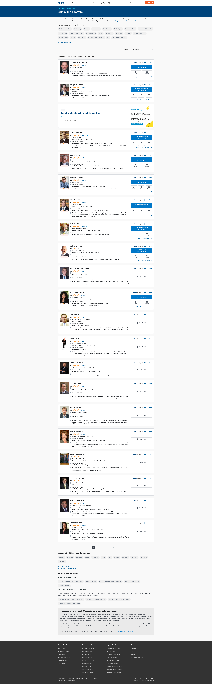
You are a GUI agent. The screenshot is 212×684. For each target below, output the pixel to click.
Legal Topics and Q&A (105, 3)
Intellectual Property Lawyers (114, 669)
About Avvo (134, 648)
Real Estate (81, 37)
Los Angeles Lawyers (87, 651)
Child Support (118, 29)
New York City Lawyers (88, 648)
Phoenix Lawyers (86, 666)
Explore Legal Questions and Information (71, 581)
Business (86, 29)
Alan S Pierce (75, 224)
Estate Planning (91, 33)
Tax (108, 37)
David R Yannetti (76, 132)
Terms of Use (61, 678)
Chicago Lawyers (86, 654)
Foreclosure (109, 33)
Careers (133, 651)
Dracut (87, 557)
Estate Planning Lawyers (113, 660)
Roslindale (134, 557)
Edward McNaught (76, 363)
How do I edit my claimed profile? (96, 599)
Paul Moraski (74, 314)
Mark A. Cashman (76, 407)
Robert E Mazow (75, 383)
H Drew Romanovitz (77, 478)
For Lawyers (61, 663)
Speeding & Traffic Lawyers (114, 672)
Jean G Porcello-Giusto (78, 292)
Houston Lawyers (87, 657)
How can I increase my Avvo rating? (119, 599)
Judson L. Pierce (76, 246)
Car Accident (96, 29)
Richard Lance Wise (77, 500)
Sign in (150, 2)
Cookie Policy (79, 678)
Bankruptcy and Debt (65, 29)
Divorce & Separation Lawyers (114, 666)
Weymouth (62, 561)
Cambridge (79, 557)
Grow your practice (139, 2)
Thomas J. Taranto (76, 177)
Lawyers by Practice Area (89, 3)
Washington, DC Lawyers (89, 660)
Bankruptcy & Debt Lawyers (114, 648)
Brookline (70, 557)
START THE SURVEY (137, 123)
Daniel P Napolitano (77, 454)
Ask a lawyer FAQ (91, 581)
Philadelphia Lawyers (87, 663)
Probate (73, 37)
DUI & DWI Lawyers (112, 657)
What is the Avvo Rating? (132, 581)
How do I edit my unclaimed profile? (69, 603)
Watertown (144, 557)
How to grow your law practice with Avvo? (71, 599)
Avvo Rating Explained (137, 657)
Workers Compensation (119, 37)
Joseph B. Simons (76, 85)
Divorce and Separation (145, 29)
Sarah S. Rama (75, 338)
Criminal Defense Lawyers (113, 654)
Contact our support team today (124, 631)
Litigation (128, 33)
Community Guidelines (91, 678)
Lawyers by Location (73, 3)
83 (114, 547)
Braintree (61, 557)
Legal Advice (61, 654)
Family (101, 33)
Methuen (116, 557)
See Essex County (63, 566)
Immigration (119, 33)
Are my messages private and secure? (110, 581)
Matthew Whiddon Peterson (80, 268)
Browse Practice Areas (64, 657)
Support (133, 654)
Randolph (125, 557)
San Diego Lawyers (87, 672)
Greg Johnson (75, 200)
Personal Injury (63, 37)
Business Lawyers (111, 651)
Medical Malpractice (140, 33)
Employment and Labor (76, 33)
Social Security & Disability (96, 37)
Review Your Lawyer (63, 651)
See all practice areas (64, 42)
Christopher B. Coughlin (78, 62)
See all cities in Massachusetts (67, 568)
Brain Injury (77, 29)
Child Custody (107, 29)
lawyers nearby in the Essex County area (127, 21)
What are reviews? (64, 585)
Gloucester (95, 557)
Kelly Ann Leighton (76, 431)
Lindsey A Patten (76, 523)
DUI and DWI (63, 33)
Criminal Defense (130, 29)
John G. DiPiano (75, 155)
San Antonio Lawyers (87, 669)
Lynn (109, 557)
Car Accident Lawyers (112, 663)
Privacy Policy (70, 678)
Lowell (104, 557)
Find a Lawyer (62, 648)
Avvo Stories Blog (62, 660)
